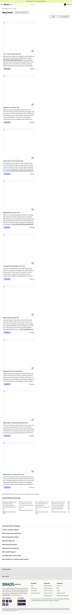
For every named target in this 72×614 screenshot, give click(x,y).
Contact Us (33, 588)
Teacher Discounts (48, 590)
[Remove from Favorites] (32, 51)
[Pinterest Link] (3, 604)
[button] (36, 526)
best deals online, (6, 595)
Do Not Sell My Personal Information (40, 600)
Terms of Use (53, 599)
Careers (58, 590)
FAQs (32, 585)
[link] (10, 511)
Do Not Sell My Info (35, 593)
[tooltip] (21, 12)
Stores (10, 8)
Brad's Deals (5, 8)
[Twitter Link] (7, 601)
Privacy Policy (60, 599)
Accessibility (34, 590)
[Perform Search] (65, 4)
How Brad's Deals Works (62, 595)
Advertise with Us (61, 593)
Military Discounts (48, 588)
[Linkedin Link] (7, 604)
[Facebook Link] (3, 601)
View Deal (7, 69)
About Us (59, 585)
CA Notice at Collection (54, 600)
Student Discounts (48, 593)
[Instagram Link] (10, 601)
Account (69, 4)
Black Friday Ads (48, 585)
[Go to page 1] (18, 158)
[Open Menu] (1, 4)
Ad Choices (66, 599)
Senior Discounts (48, 595)
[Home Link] (8, 4)
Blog (58, 588)
